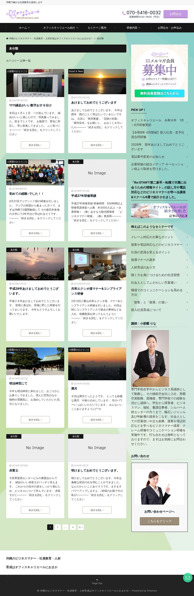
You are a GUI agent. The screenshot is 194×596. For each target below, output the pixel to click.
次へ (80, 527)
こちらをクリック (159, 521)
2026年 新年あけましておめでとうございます (157, 147)
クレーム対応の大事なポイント (152, 237)
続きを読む (34, 145)
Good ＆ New (76, 71)
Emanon (152, 590)
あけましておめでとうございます (94, 102)
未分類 (75, 161)
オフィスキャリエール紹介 (59, 27)
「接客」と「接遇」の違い (149, 302)
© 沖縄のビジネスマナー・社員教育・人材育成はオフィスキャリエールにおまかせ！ (84, 590)
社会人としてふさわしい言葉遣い (154, 282)
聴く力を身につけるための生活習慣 (155, 275)
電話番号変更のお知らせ (147, 156)
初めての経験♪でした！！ (26, 193)
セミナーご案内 (97, 27)
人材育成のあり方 (143, 267)
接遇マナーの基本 (143, 260)
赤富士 (13, 470)
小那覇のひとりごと (17, 71)
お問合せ (176, 14)
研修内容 (132, 27)
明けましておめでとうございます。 (95, 470)
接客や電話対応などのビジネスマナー (157, 244)
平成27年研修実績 (83, 196)
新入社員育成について (146, 310)
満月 (74, 388)
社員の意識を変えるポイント (151, 252)
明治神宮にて (18, 383)
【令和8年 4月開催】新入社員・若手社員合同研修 (157, 134)
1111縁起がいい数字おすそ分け (30, 105)
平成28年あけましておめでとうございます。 (34, 291)
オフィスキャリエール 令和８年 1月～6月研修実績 (157, 122)
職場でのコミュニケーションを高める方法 (157, 292)
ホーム (23, 27)
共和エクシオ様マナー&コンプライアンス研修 (96, 291)
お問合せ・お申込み (170, 27)
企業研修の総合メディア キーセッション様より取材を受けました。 (157, 166)
